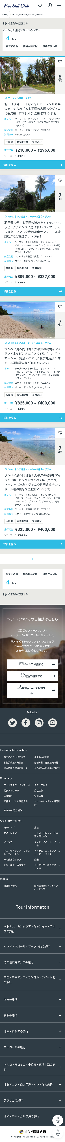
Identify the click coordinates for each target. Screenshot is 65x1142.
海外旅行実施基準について (47, 767)
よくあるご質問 (41, 756)
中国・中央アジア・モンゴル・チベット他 (17, 852)
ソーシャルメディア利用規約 (47, 803)
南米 (36, 859)
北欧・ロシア (10, 832)
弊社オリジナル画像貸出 (16, 801)
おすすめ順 (12, 46)
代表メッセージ (11, 790)
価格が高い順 (30, 46)
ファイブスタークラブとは (17, 785)
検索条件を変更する (18, 23)
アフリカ (8, 841)
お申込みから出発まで (14, 756)
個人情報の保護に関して (16, 767)
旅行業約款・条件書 (13, 762)
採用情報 (38, 795)
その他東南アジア (12, 859)
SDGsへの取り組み (13, 810)
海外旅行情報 (10, 885)
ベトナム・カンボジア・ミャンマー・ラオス (47, 852)
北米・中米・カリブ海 (14, 865)
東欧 (36, 827)
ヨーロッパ (9, 827)
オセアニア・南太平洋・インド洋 (47, 867)
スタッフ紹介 (40, 785)
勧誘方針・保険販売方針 (46, 762)
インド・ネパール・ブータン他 (47, 843)
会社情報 (38, 790)
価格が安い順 (50, 46)
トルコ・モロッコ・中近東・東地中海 (46, 834)
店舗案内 (8, 795)
